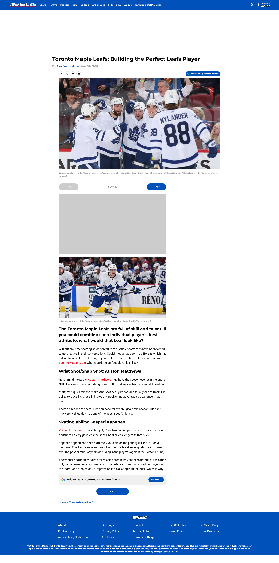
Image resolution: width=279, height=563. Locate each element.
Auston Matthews (99, 379)
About (128, 4)
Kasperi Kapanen (70, 430)
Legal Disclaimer (210, 531)
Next (156, 187)
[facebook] (258, 4)
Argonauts (98, 4)
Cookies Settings (143, 537)
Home (62, 502)
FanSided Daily (209, 525)
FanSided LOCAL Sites (148, 4)
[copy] (78, 73)
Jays (54, 4)
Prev (69, 187)
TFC (110, 4)
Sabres (85, 4)
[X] (252, 4)
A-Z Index (108, 537)
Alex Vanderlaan (68, 66)
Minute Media (41, 546)
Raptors (64, 4)
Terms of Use (141, 531)
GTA (118, 4)
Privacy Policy (111, 531)
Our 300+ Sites (176, 525)
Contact (138, 525)
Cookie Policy (176, 531)
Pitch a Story (66, 531)
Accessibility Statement (73, 537)
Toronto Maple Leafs (72, 362)
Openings (108, 525)
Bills (74, 4)
